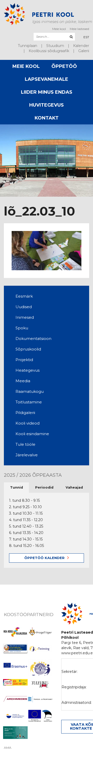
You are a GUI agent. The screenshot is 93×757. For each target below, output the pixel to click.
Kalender (81, 45)
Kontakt (47, 118)
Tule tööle (25, 444)
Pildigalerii (25, 412)
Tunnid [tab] (16, 487)
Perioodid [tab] (44, 487)
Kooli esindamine (32, 433)
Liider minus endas (46, 92)
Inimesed (25, 317)
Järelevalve (27, 454)
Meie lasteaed (79, 29)
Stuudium (55, 45)
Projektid (24, 359)
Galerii (83, 51)
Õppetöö (64, 66)
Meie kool (59, 29)
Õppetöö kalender (44, 558)
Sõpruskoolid (28, 349)
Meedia (23, 380)
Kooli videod (28, 423)
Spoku (22, 327)
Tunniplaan (27, 45)
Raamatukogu (30, 391)
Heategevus (28, 370)
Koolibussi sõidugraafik (49, 51)
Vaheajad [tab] (74, 487)
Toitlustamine (29, 402)
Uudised (24, 306)
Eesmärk (24, 296)
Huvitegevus (46, 105)
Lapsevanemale (46, 79)
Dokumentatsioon (33, 338)
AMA (7, 747)
